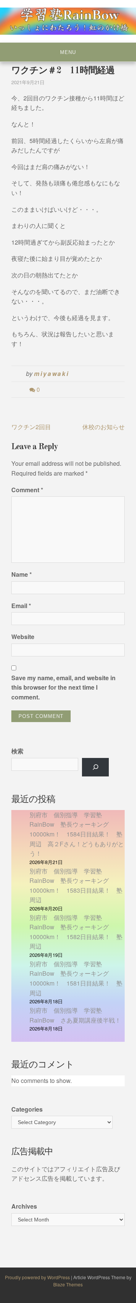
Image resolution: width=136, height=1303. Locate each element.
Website (22, 636)
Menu (68, 52)
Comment (27, 489)
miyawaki (51, 373)
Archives (24, 1206)
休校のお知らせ (103, 426)
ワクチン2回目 (31, 426)
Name (21, 574)
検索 (17, 751)
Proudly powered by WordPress (38, 1277)
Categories (27, 1109)
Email (21, 605)
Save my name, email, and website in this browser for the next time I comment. (63, 687)
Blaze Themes (68, 1284)
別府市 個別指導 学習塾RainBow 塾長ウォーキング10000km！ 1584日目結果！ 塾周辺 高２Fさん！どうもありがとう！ (76, 834)
